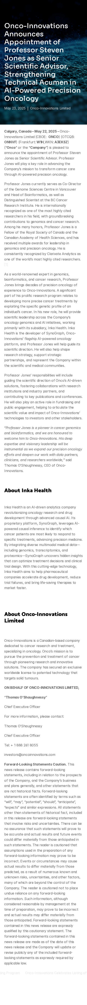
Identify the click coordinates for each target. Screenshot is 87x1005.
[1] (6, 264)
